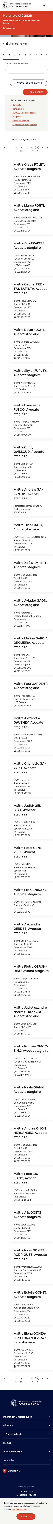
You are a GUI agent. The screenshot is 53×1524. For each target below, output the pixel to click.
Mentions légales (26, 1495)
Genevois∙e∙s (18, 109)
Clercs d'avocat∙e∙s (21, 120)
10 (21, 151)
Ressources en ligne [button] (13, 1451)
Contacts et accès (16, 1471)
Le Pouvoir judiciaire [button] (13, 1434)
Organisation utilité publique (25, 124)
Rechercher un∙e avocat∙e (16, 63)
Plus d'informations (20, 1509)
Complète (17, 105)
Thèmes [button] (7, 1442)
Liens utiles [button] (8, 1460)
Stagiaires (17, 116)
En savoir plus (9, 28)
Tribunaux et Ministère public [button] (17, 1416)
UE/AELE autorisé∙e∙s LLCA (24, 112)
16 (32, 151)
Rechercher (36, 92)
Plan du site (26, 1492)
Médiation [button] (8, 1425)
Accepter (26, 1516)
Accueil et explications (29, 83)
